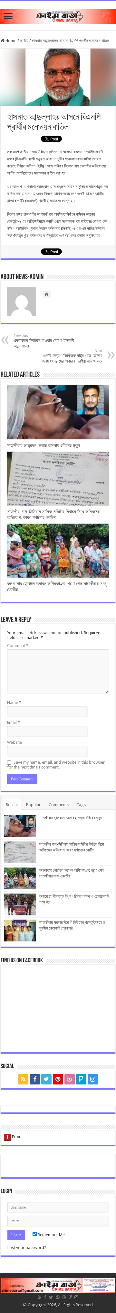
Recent (12, 804)
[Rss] (23, 1079)
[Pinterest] (58, 1079)
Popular (33, 804)
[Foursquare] (81, 1079)
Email (13, 722)
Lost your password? (26, 1247)
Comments (59, 804)
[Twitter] (46, 1079)
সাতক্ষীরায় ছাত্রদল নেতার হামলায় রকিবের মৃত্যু (43, 445)
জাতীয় (24, 40)
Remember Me (51, 1234)
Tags (81, 804)
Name (14, 702)
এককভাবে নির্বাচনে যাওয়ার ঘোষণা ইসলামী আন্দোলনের (44, 341)
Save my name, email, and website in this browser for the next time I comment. (56, 764)
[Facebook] (35, 1079)
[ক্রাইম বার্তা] (58, 15)
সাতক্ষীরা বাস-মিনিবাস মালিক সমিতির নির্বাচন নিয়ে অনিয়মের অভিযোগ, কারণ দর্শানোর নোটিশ (53, 514)
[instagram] (93, 1079)
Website (14, 742)
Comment (17, 645)
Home (10, 40)
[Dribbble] (69, 1079)
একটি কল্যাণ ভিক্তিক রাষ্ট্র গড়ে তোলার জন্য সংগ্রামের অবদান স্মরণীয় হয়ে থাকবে (72, 356)
